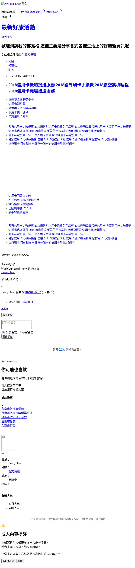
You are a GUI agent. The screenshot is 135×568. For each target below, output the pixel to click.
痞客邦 (29, 292)
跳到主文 (7, 37)
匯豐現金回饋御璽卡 (21, 99)
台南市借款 (8, 421)
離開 (20, 561)
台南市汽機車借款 (12, 408)
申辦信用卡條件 (18, 116)
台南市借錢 (8, 425)
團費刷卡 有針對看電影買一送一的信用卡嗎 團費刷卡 (41, 143)
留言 (37, 292)
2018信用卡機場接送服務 (23, 199)
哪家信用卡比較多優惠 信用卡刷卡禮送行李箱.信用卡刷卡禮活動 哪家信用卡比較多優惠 (62, 139)
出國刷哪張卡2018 (19, 208)
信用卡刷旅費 (16, 103)
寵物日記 (28, 302)
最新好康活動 (18, 27)
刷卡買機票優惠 (18, 212)
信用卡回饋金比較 (19, 195)
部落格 (12, 65)
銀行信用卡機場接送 (21, 204)
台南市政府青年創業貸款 (16, 412)
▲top (4, 308)
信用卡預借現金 (18, 112)
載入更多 (7, 315)
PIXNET (41, 519)
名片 (11, 69)
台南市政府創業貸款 (14, 417)
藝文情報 (30, 54)
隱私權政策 (87, 519)
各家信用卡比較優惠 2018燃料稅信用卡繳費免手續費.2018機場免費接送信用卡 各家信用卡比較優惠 (69, 126)
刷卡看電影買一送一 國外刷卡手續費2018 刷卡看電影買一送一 (47, 135)
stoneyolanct (8, 272)
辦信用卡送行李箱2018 (22, 108)
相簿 (11, 61)
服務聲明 (100, 519)
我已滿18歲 (8, 561)
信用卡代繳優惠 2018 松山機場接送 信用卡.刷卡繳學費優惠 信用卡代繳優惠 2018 (58, 130)
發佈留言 (7, 336)
